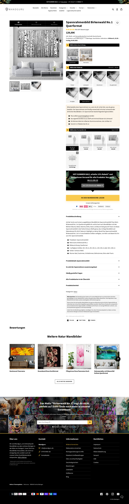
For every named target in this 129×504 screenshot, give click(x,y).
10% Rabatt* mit (74, 2)
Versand (96, 455)
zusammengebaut (83, 116)
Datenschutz (97, 448)
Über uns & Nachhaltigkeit (74, 459)
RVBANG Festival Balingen (36, 484)
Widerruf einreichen (72, 444)
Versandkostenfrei (80, 36)
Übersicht (111, 67)
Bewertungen (70, 466)
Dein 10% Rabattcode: (92, 185)
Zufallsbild (69, 470)
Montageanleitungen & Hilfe (75, 452)
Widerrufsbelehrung (100, 452)
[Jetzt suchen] (89, 422)
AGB (95, 459)
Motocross (26, 484)
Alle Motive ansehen (64, 381)
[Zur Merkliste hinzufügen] (117, 23)
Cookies (96, 462)
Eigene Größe (115, 130)
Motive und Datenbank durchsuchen (65, 427)
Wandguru (116, 499)
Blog (67, 477)
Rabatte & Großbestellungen (75, 455)
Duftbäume (69, 473)
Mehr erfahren (22, 457)
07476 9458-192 (46, 452)
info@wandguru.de (47, 448)
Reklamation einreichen (73, 448)
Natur (75, 292)
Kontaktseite (45, 455)
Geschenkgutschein (72, 462)
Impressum (97, 444)
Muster (116, 67)
